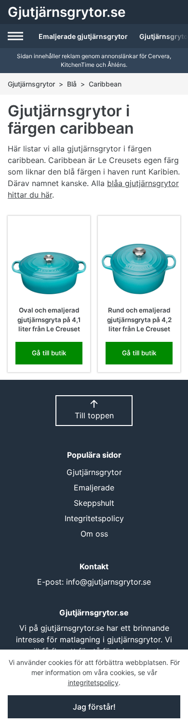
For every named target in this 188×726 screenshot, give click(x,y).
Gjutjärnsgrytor (31, 84)
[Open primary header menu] (16, 36)
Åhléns (116, 64)
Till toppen (94, 415)
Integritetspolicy (94, 518)
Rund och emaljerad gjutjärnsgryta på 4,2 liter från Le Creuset (139, 319)
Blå (72, 84)
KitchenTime (77, 64)
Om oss (94, 533)
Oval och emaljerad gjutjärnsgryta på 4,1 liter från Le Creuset (49, 319)
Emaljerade (94, 487)
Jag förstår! (94, 707)
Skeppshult (94, 503)
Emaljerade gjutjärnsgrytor (83, 36)
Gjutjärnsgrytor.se (67, 12)
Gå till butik (49, 353)
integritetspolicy (93, 682)
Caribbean (105, 84)
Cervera (159, 56)
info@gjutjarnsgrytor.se (108, 582)
